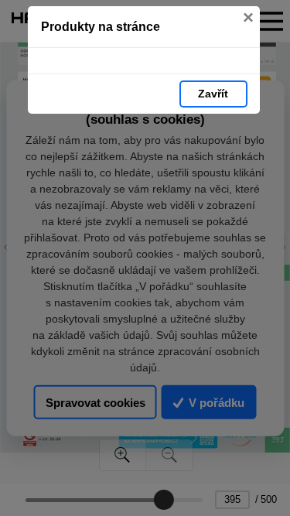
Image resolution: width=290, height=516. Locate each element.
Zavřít (213, 93)
